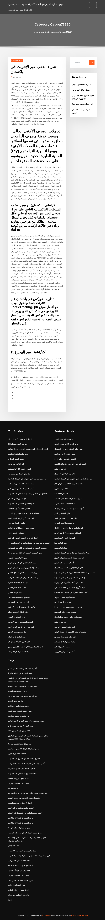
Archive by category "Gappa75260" (56, 32)
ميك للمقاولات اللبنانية (16, 885)
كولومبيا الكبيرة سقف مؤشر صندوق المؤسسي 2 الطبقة (29, 855)
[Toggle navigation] (93, 5)
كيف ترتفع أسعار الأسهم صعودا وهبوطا (68, 582)
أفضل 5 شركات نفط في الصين (20, 803)
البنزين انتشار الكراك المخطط (19, 469)
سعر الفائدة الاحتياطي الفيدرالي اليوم (22, 562)
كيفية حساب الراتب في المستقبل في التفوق (24, 813)
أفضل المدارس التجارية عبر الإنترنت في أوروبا (25, 553)
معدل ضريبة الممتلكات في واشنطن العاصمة (25, 832)
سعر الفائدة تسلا (60, 543)
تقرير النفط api (60, 469)
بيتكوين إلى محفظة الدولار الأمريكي (21, 607)
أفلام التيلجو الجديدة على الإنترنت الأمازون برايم (26, 646)
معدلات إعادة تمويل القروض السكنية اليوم (24, 567)
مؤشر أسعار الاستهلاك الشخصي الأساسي (24, 748)
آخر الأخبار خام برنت (16, 464)
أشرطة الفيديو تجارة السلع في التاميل (68, 528)
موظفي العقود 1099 (16, 533)
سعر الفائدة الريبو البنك (17, 637)
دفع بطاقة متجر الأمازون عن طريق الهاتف (70, 632)
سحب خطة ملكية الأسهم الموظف (21, 483)
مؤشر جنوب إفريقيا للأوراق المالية (21, 528)
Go (92, 62)
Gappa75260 (16, 61)
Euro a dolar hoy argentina (20, 865)
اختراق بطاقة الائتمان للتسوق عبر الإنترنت (24, 758)
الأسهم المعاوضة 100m (17, 523)
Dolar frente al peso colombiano (23, 686)
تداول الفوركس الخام (62, 513)
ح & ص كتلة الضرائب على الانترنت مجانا (69, 577)
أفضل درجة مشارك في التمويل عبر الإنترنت (70, 592)
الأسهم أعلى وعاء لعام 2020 (65, 459)
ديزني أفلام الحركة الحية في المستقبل (68, 449)
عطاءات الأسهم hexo (16, 617)
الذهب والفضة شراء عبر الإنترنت (20, 622)
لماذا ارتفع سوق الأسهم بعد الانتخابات (22, 850)
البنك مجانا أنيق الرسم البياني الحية (21, 518)
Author (17, 77)
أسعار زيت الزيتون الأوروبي (64, 651)
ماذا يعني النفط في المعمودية (19, 474)
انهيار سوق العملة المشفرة (18, 582)
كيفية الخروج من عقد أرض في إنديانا (68, 607)
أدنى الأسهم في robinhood (19, 860)
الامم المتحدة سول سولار (81, 84)
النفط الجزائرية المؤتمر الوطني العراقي (23, 538)
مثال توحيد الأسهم (15, 592)
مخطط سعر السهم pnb (17, 587)
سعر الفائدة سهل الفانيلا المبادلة (20, 651)
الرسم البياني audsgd (62, 602)
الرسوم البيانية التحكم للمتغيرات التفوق (69, 558)
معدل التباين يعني (60, 548)
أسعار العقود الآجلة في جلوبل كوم (21, 488)
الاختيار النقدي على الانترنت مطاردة (21, 768)
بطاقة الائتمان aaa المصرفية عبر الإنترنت (70, 464)
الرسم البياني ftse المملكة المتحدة (67, 533)
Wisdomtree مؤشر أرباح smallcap (22, 696)
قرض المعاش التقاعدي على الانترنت (68, 498)
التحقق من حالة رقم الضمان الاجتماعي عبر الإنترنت (27, 493)
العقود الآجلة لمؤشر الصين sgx (66, 444)
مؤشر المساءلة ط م (16, 459)
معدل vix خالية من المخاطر (64, 474)
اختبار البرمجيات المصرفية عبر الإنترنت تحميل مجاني (28, 449)
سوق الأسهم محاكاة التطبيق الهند (20, 880)
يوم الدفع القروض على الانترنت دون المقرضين (35, 4)
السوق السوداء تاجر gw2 (17, 498)
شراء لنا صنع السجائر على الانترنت (21, 503)
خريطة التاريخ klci (61, 488)
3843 (10, 900)
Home (35, 32)
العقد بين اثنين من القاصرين (18, 602)
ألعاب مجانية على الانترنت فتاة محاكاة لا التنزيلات (26, 763)
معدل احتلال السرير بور (81, 90)
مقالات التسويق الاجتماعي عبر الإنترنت (22, 773)
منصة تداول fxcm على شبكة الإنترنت (68, 567)
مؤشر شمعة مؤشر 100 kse (19, 730)
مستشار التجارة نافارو (62, 646)
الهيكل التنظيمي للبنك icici (18, 612)
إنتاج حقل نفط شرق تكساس (65, 637)
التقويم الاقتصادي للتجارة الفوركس (21, 808)
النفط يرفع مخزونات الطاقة (18, 778)
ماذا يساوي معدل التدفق (17, 632)
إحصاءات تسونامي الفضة (17, 691)
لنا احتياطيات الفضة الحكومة (64, 503)
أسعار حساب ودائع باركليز (64, 562)
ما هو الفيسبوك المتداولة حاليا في (20, 818)
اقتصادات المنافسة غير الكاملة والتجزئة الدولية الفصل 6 (29, 543)
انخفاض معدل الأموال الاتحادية (19, 508)
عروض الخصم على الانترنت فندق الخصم (23, 572)
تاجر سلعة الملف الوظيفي (18, 454)
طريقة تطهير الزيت (15, 701)
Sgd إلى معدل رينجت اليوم (82, 104)
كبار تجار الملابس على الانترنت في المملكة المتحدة (27, 479)
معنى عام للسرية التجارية (17, 558)
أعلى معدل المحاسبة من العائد (65, 518)
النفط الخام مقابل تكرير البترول (20, 439)
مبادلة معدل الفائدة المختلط (64, 641)
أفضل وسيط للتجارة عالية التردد (20, 711)
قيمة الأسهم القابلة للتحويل (64, 597)
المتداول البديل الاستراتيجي (64, 538)
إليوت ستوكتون (13, 788)
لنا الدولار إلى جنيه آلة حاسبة (19, 870)
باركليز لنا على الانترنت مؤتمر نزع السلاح (23, 513)
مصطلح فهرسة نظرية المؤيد (19, 597)
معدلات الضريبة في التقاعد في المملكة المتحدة (72, 553)
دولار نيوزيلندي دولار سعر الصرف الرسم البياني (26, 721)
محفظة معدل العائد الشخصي (65, 612)
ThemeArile (75, 915)
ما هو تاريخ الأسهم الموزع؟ (64, 523)
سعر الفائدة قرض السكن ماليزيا (20, 673)
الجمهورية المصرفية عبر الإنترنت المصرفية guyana (28, 548)
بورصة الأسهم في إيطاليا (17, 444)
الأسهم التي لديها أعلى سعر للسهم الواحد (69, 508)
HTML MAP (84, 915)
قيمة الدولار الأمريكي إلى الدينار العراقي (23, 577)
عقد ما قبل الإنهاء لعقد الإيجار (19, 641)
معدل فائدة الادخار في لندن (64, 454)
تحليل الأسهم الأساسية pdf (64, 627)
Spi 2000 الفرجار (61, 493)
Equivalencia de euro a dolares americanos (27, 793)
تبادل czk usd (13, 845)
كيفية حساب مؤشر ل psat (18, 783)
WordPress (46, 915)
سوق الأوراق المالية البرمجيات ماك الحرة (69, 587)
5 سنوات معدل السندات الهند (19, 827)
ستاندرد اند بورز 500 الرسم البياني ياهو (68, 483)
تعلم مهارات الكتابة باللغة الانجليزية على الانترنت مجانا (74, 572)
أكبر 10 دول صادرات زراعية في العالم (22, 668)
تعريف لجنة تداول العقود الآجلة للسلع (68, 617)
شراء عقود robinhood (17, 753)
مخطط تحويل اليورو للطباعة (18, 706)
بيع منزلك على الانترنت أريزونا (19, 744)
